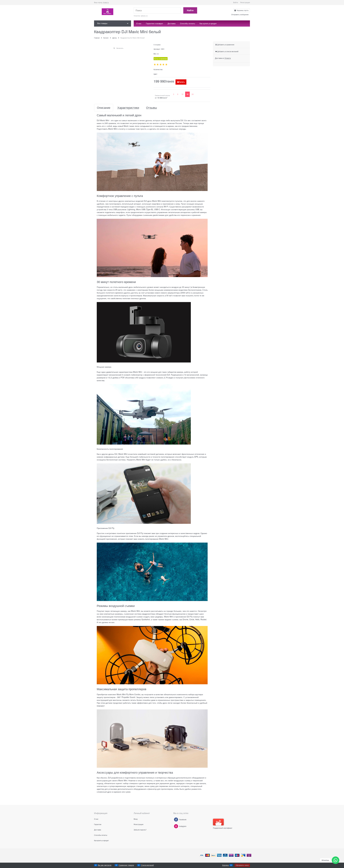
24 (193, 94)
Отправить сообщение (240, 14)
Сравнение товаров (126, 865)
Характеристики (128, 107)
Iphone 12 (144, 16)
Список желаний (147, 865)
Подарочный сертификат (222, 828)
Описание (103, 107)
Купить (182, 82)
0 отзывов (157, 45)
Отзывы (151, 107)
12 (187, 94)
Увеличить (119, 48)
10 (182, 94)
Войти (235, 2)
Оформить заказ (242, 865)
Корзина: (242, 10)
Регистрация (245, 2)
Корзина (225, 865)
